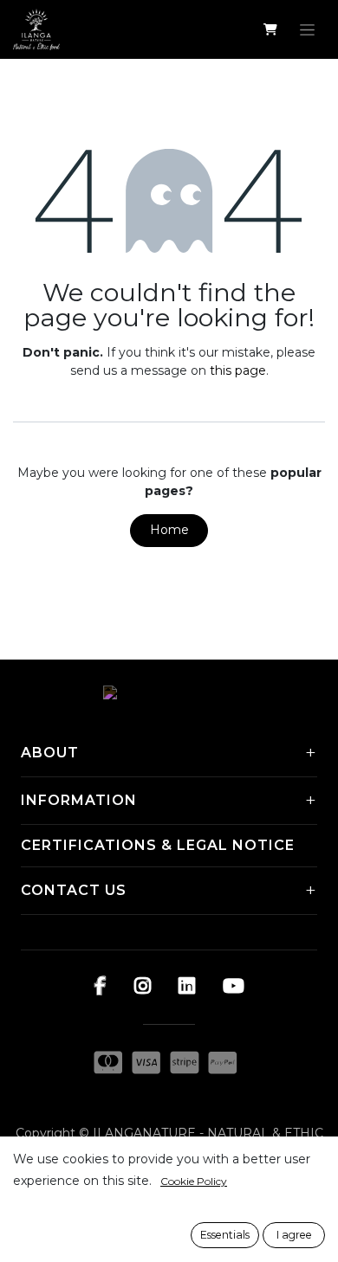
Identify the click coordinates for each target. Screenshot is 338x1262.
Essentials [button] (225, 1234)
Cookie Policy (193, 1181)
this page (238, 370)
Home (169, 530)
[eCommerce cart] (269, 29)
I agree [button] (294, 1234)
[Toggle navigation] (307, 29)
